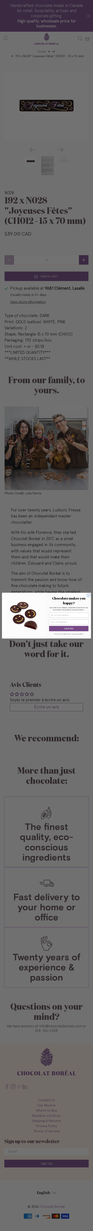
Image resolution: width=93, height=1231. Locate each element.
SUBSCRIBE (68, 628)
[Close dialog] (88, 595)
